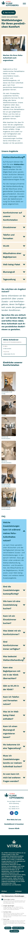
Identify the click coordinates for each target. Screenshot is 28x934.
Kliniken (4, 891)
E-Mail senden (7, 348)
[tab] (14, 157)
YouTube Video (14, 914)
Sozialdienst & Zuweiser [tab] (14, 824)
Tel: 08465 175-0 (14, 806)
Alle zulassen (14, 931)
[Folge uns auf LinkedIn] (16, 813)
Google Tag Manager (13, 907)
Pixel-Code (14, 922)
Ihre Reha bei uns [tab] (14, 820)
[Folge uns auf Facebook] (12, 813)
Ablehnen (8, 928)
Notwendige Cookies (14, 901)
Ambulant (18, 891)
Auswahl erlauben (18, 928)
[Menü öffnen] (24, 3)
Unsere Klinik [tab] (14, 828)
